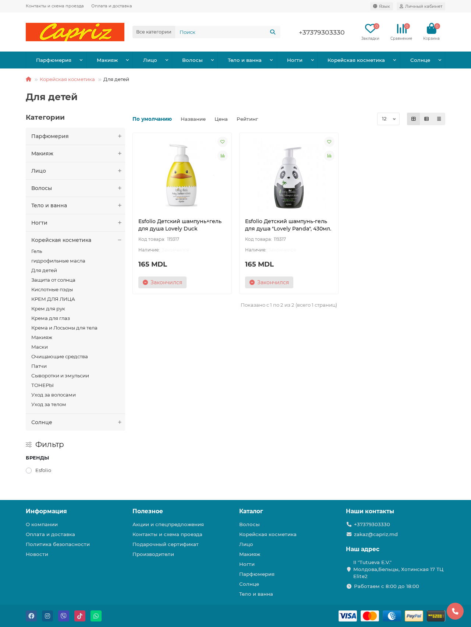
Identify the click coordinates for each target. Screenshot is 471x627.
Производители (153, 554)
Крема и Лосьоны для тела (64, 328)
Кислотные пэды (52, 289)
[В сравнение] (222, 156)
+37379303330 (372, 524)
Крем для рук (48, 308)
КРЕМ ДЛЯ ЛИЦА (53, 299)
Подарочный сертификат (165, 544)
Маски (39, 347)
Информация (46, 511)
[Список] (426, 119)
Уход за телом (48, 404)
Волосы (192, 60)
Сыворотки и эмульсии (60, 375)
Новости (37, 554)
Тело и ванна (245, 60)
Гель (36, 251)
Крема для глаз (50, 318)
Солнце (420, 60)
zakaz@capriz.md (376, 534)
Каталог (251, 511)
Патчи (39, 366)
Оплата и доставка (111, 5)
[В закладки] (222, 142)
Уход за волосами (53, 395)
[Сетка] (413, 119)
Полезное (147, 511)
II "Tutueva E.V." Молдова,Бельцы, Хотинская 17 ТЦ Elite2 (398, 569)
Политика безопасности (58, 544)
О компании (42, 524)
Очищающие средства (59, 356)
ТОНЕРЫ (42, 385)
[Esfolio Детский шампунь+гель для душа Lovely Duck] (182, 175)
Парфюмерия (53, 60)
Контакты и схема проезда (55, 5)
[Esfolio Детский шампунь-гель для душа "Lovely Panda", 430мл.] (289, 175)
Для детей (44, 270)
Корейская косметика (356, 60)
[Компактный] (439, 119)
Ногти (294, 60)
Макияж (107, 60)
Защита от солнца (53, 280)
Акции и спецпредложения (168, 524)
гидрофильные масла (58, 261)
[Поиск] (272, 32)
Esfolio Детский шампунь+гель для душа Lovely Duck (180, 225)
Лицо (150, 60)
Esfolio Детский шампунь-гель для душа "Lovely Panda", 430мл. (288, 225)
